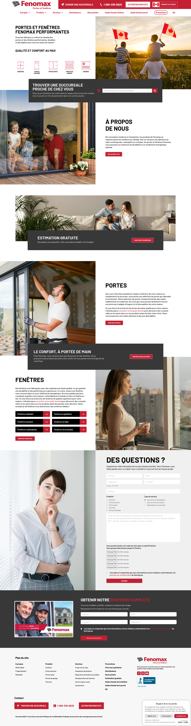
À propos (19, 664)
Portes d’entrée (50, 671)
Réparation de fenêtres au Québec (87, 675)
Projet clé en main (81, 668)
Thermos (48, 682)
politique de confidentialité (120, 575)
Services (78, 664)
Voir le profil (142, 686)
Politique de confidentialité (52, 716)
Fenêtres (48, 668)
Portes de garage (51, 678)
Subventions (79, 685)
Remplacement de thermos (85, 678)
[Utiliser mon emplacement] (98, 90)
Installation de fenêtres (83, 671)
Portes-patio (50, 675)
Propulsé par (184, 720)
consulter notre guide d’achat (131, 311)
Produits (49, 664)
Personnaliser (166, 716)
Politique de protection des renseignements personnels (82, 716)
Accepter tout (181, 716)
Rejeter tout (152, 716)
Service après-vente (82, 682)
